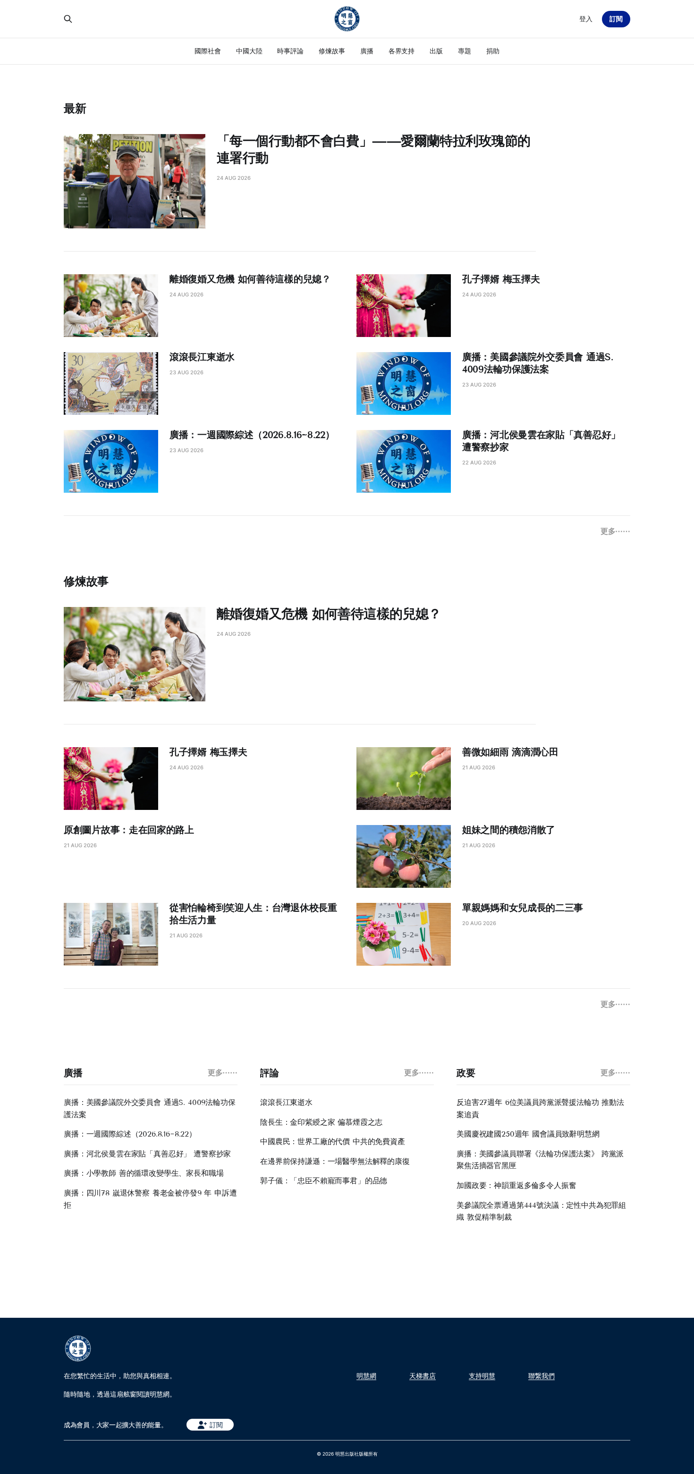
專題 (464, 51)
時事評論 (290, 51)
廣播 (366, 51)
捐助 (492, 51)
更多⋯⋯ (615, 531)
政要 (466, 1072)
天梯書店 (422, 1376)
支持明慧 (482, 1376)
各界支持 (402, 51)
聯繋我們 (541, 1376)
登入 (585, 19)
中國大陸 (249, 51)
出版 (436, 51)
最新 (75, 108)
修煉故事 (332, 51)
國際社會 (208, 51)
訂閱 (616, 19)
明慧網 (366, 1376)
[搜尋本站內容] (68, 19)
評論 (269, 1072)
